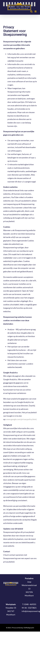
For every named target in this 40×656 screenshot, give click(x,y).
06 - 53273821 (30, 608)
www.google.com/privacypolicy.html (21, 419)
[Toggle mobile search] (31, 11)
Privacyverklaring (17, 628)
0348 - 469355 (30, 604)
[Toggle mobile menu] (36, 11)
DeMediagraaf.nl (28, 628)
